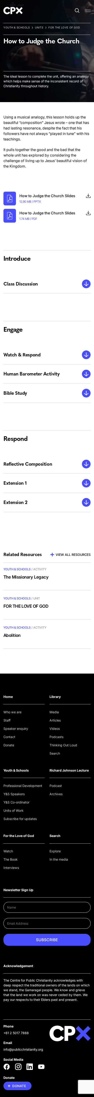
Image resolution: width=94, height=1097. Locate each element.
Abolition (12, 635)
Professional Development (22, 786)
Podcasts (56, 737)
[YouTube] (41, 1066)
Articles (55, 720)
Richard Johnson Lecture (69, 770)
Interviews (11, 868)
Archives (56, 794)
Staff (6, 720)
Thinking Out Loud (63, 745)
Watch (8, 851)
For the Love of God (18, 836)
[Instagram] (18, 1066)
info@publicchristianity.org (23, 1049)
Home (8, 697)
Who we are (12, 712)
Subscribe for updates (20, 819)
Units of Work (13, 810)
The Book (10, 859)
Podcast (56, 786)
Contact (9, 737)
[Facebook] (6, 1066)
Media (54, 712)
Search (55, 753)
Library (55, 697)
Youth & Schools (16, 27)
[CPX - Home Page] (13, 10)
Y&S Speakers (14, 794)
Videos (55, 728)
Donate (8, 745)
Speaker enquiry (15, 728)
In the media (59, 859)
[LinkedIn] (29, 1066)
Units (39, 27)
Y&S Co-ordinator (16, 802)
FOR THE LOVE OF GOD (64, 27)
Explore (55, 851)
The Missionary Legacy (25, 577)
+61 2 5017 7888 (16, 1033)
